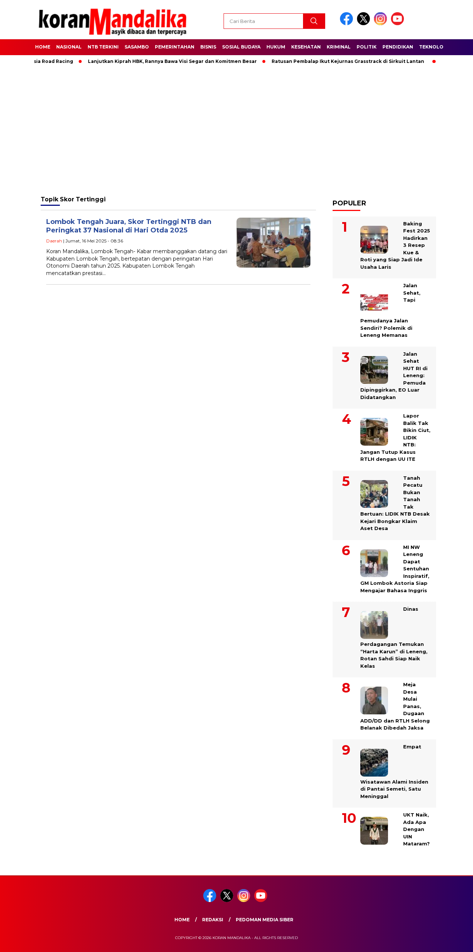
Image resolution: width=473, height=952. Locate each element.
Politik (367, 47)
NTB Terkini (103, 47)
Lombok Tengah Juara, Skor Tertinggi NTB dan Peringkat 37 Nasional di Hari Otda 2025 (128, 226)
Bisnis (208, 47)
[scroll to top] (453, 940)
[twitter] (364, 23)
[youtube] (398, 23)
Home (42, 47)
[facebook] (347, 23)
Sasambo (137, 47)
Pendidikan (397, 47)
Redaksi (212, 919)
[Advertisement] (236, 129)
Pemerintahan (174, 47)
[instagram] (381, 23)
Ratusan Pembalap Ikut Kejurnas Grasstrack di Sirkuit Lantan (334, 61)
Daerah (54, 241)
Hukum (275, 47)
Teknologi (434, 47)
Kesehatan (306, 47)
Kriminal (339, 47)
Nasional (69, 47)
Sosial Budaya (241, 47)
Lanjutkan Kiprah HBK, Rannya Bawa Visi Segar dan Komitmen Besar (158, 61)
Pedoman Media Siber (264, 919)
